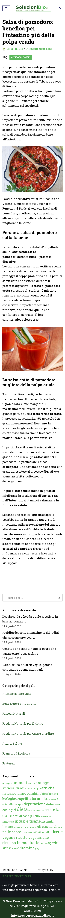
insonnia (47, 821)
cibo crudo (38, 798)
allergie (7, 783)
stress (7, 848)
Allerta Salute (12, 743)
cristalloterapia (12, 804)
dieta (22, 809)
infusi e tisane (28, 821)
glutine (35, 816)
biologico (9, 799)
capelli (22, 799)
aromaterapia (33, 788)
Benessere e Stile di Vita (19, 703)
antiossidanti (20, 57)
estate (49, 809)
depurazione (35, 804)
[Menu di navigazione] (6, 8)
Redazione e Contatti (16, 870)
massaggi (18, 827)
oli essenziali (47, 826)
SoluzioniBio (15, 48)
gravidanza (46, 816)
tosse (15, 848)
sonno (43, 843)
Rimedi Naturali (13, 713)
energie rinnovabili (36, 810)
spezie (53, 843)
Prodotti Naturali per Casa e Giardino (28, 733)
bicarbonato (49, 794)
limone (7, 827)
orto (60, 827)
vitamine (26, 847)
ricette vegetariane (32, 837)
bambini (34, 793)
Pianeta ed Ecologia (16, 753)
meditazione (30, 827)
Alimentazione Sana (39, 48)
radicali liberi (27, 832)
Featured (8, 763)
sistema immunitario (20, 842)
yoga (37, 848)
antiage (42, 782)
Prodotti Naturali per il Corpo (22, 723)
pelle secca (11, 831)
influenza (8, 821)
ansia (31, 783)
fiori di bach (21, 816)
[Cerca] (60, 8)
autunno (19, 793)
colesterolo (53, 799)
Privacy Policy (44, 870)
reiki (48, 832)
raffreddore (38, 832)
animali (20, 782)
